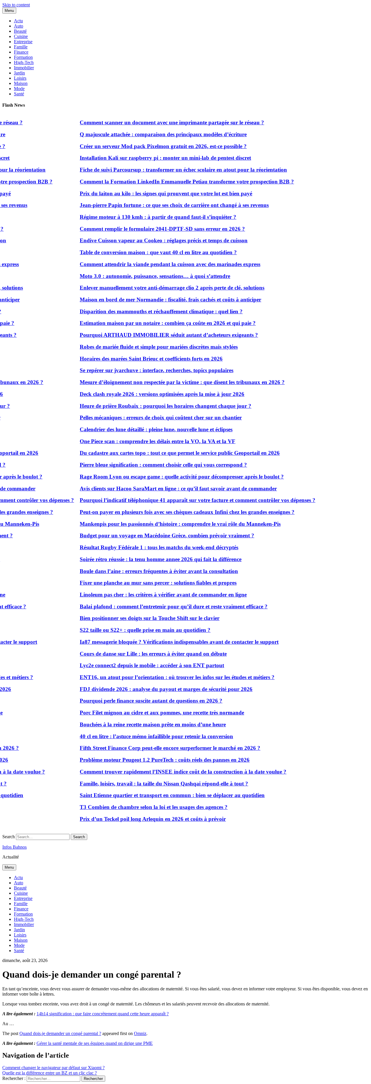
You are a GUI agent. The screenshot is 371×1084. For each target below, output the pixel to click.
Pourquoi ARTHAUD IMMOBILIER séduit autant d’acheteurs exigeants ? (159, 335)
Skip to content (16, 4)
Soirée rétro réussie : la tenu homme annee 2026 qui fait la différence (151, 559)
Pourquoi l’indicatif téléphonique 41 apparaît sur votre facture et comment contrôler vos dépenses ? (188, 500)
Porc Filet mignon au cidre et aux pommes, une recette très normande (152, 713)
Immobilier (24, 67)
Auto (18, 25)
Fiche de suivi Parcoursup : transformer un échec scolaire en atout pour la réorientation (174, 170)
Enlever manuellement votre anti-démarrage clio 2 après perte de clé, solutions (162, 288)
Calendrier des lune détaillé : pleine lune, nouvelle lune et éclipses (146, 429)
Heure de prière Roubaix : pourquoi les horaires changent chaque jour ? (156, 406)
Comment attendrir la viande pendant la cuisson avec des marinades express (160, 264)
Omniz (140, 1033)
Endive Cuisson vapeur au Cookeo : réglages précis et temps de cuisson (154, 240)
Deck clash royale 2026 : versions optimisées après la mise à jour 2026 (152, 394)
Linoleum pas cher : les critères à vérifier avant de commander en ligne (153, 595)
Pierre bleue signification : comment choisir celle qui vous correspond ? (154, 465)
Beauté (20, 31)
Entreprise (23, 41)
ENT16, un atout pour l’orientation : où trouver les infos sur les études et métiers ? (167, 677)
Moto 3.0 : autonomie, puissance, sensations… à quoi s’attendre (145, 276)
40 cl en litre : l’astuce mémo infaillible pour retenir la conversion (147, 736)
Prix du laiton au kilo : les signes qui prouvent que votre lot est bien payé (156, 193)
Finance (21, 52)
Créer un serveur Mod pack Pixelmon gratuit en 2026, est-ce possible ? (153, 146)
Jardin (19, 72)
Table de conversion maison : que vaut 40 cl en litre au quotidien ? (149, 252)
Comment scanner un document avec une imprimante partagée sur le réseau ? (162, 122)
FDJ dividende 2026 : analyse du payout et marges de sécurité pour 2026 (156, 689)
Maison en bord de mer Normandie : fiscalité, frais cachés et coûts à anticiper (161, 300)
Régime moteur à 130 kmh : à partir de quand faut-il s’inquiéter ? (148, 217)
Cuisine (21, 36)
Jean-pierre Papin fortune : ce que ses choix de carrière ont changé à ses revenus (164, 205)
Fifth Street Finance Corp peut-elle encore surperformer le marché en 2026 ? (160, 748)
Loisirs (20, 78)
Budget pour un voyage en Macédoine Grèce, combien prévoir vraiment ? (157, 535)
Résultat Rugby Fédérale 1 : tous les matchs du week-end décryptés (149, 547)
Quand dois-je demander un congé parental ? (60, 1033)
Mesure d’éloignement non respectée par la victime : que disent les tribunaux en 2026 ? (172, 382)
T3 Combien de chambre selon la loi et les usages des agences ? (144, 807)
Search (8, 836)
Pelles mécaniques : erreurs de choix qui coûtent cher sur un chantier (151, 417)
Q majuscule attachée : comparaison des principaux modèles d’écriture (153, 134)
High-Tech (24, 62)
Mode (19, 88)
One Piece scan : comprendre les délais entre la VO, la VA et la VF (148, 441)
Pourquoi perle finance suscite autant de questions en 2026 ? (141, 701)
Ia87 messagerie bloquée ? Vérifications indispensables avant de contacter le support (169, 642)
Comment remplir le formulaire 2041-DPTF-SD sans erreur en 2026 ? (153, 229)
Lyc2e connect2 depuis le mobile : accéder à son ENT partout (142, 665)
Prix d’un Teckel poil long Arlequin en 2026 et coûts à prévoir (143, 819)
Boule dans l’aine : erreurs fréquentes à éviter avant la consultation (149, 571)
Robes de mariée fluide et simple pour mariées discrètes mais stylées (149, 347)
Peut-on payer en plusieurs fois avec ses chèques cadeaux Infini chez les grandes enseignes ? (177, 512)
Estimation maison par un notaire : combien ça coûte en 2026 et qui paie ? (158, 323)
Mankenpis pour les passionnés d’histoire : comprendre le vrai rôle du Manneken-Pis (170, 524)
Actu (18, 20)
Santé (19, 93)
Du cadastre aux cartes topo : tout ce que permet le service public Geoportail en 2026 (170, 453)
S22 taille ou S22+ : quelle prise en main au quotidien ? (135, 630)
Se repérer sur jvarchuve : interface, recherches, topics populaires (147, 370)
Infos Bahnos (14, 847)
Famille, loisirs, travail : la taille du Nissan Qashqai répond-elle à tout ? (154, 784)
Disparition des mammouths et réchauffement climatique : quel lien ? (151, 311)
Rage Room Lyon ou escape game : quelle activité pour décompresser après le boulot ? (172, 477)
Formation (23, 57)
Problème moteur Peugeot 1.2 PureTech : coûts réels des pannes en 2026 (155, 760)
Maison (21, 83)
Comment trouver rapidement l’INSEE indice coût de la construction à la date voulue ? (173, 772)
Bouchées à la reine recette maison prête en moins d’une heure (143, 724)
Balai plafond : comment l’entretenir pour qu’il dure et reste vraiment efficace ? (164, 606)
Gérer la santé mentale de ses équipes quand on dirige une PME (95, 1043)
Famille (21, 46)
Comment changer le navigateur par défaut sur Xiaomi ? (53, 1067)
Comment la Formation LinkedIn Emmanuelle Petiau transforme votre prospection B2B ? (177, 182)
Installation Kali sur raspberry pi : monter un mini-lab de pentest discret (156, 158)
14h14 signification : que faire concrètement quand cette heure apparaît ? (103, 1013)
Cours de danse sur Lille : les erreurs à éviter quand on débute (143, 654)
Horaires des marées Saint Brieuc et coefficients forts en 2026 (141, 359)
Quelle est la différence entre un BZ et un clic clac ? (49, 1072)
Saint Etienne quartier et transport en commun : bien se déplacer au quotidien (162, 795)
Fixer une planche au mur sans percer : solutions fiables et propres (148, 583)
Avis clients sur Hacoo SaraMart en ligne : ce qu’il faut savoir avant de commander (169, 488)
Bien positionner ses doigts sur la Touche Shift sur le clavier (140, 618)
